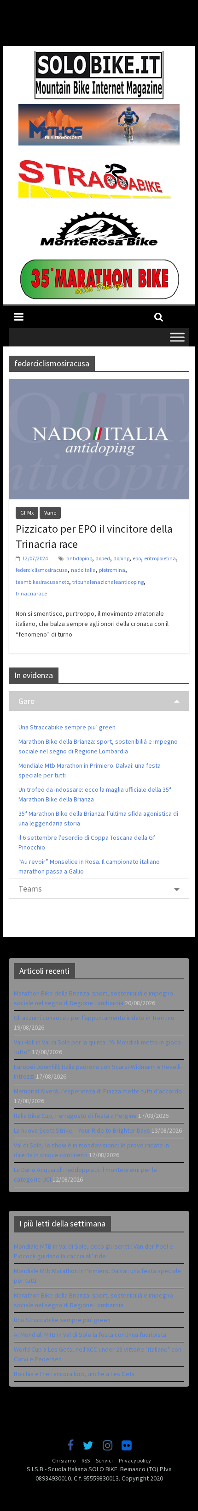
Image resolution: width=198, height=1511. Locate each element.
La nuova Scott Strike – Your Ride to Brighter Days (82, 1130)
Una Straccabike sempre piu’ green (67, 727)
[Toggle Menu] (177, 337)
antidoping (79, 558)
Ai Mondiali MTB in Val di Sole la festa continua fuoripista (90, 1334)
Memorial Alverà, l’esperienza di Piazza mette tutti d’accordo (98, 1091)
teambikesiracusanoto (42, 581)
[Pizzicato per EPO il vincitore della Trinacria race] (99, 384)
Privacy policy (135, 1460)
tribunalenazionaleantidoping (108, 581)
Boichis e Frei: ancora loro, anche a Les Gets (74, 1374)
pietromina (112, 569)
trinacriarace (31, 593)
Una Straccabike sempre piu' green (62, 1320)
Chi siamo (64, 1460)
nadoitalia (83, 569)
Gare (26, 701)
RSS (86, 1460)
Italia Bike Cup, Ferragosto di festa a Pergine (75, 1115)
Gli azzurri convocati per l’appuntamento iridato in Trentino (94, 1017)
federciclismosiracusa (42, 569)
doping (121, 558)
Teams (30, 888)
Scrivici (104, 1460)
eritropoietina (160, 558)
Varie (50, 512)
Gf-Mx (27, 512)
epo (137, 558)
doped (102, 558)
